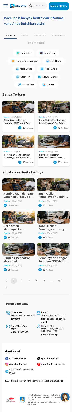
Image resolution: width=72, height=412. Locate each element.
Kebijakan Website (53, 381)
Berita (24, 36)
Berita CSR (40, 36)
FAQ (7, 381)
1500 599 (15, 319)
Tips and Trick (36, 43)
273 (59, 281)
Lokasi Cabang (49, 334)
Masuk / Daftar (58, 6)
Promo (14, 381)
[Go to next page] (6, 287)
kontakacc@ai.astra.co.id (53, 320)
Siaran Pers (59, 36)
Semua (10, 36)
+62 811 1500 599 (19, 332)
